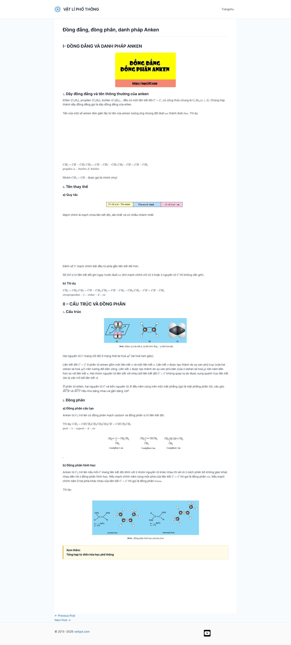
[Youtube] (207, 633)
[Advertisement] (145, 141)
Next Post (63, 620)
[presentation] (63, 94)
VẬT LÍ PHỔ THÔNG (81, 9)
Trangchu (227, 9)
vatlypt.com (82, 631)
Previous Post (65, 615)
